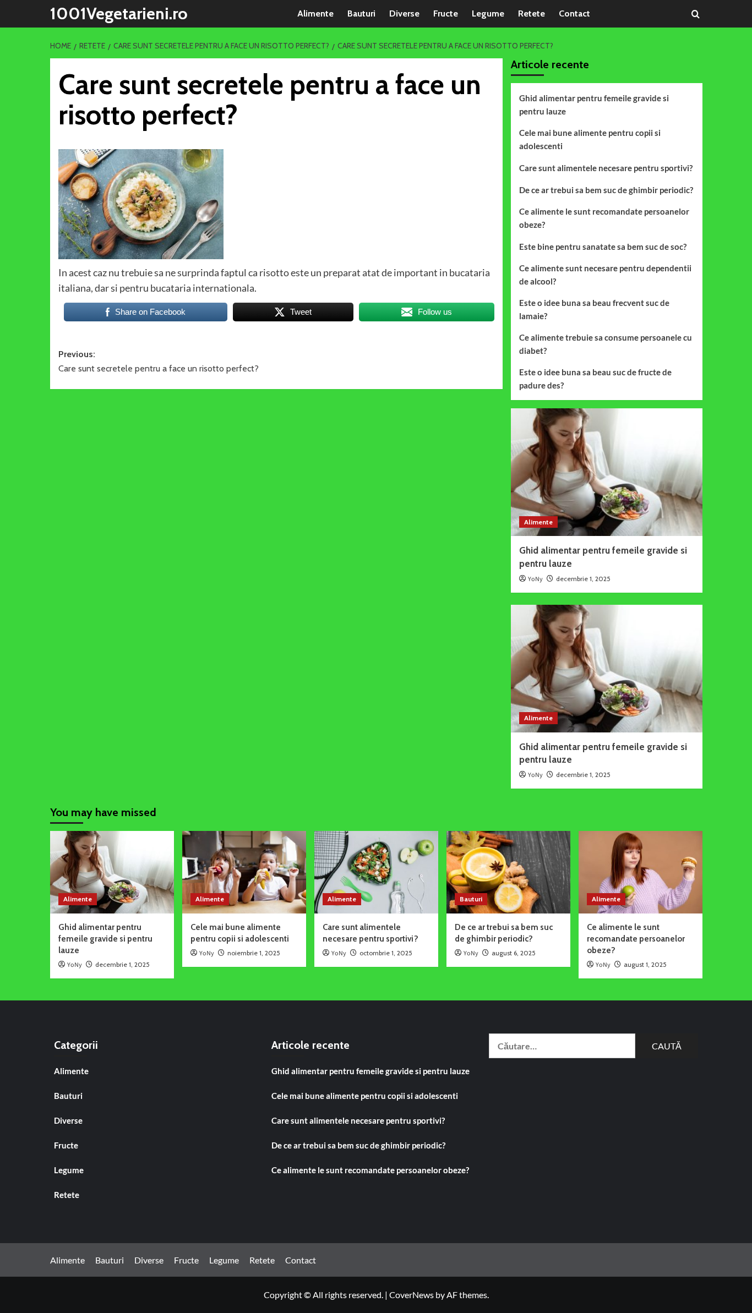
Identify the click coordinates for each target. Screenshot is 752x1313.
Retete (531, 13)
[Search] (695, 14)
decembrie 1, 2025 (583, 579)
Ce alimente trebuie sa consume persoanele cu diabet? (605, 343)
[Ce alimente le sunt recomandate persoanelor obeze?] (640, 872)
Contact (574, 13)
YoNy (535, 579)
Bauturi (361, 13)
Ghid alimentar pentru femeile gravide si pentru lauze (594, 104)
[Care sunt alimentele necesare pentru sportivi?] (376, 872)
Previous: (158, 361)
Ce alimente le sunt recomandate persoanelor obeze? (604, 217)
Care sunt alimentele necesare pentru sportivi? (606, 168)
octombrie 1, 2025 (385, 953)
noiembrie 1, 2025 (253, 953)
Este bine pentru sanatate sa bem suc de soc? (602, 246)
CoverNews (411, 1294)
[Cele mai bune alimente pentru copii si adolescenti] (244, 872)
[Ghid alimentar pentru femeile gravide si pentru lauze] (606, 472)
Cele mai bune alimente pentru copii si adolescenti (590, 139)
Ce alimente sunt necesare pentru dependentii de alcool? (605, 274)
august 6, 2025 (514, 953)
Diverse (404, 13)
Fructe (445, 13)
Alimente (315, 13)
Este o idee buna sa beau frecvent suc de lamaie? (594, 309)
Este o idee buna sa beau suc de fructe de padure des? (595, 378)
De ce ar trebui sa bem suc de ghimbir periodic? (606, 190)
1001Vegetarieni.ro (119, 13)
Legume (488, 13)
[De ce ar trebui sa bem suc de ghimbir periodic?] (508, 872)
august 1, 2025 (645, 964)
